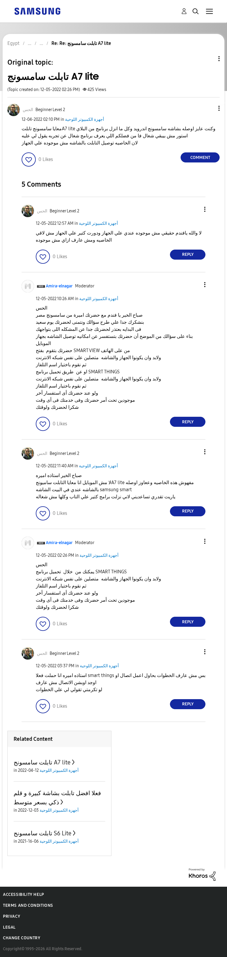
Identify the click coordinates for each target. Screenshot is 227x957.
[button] (209, 108)
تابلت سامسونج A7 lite (42, 762)
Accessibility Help (23, 894)
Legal (9, 927)
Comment (200, 157)
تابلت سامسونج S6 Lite (43, 833)
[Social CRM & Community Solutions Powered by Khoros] (202, 874)
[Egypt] (37, 11)
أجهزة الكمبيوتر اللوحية (84, 119)
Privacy (11, 916)
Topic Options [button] (209, 58)
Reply (188, 254)
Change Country (21, 937)
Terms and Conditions (28, 905)
